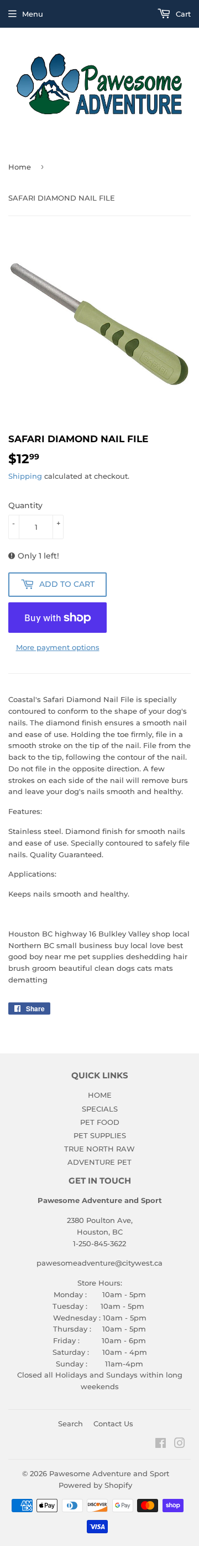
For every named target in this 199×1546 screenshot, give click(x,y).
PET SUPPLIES (100, 1135)
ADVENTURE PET (99, 1162)
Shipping (25, 476)
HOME (100, 1095)
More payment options (58, 647)
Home (19, 166)
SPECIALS (100, 1108)
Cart (182, 13)
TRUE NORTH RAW (99, 1148)
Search (70, 1423)
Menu (32, 13)
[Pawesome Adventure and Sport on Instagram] (179, 1444)
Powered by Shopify (95, 1485)
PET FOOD (99, 1122)
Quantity (25, 505)
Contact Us (113, 1423)
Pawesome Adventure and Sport (109, 1473)
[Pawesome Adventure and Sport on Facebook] (160, 1444)
